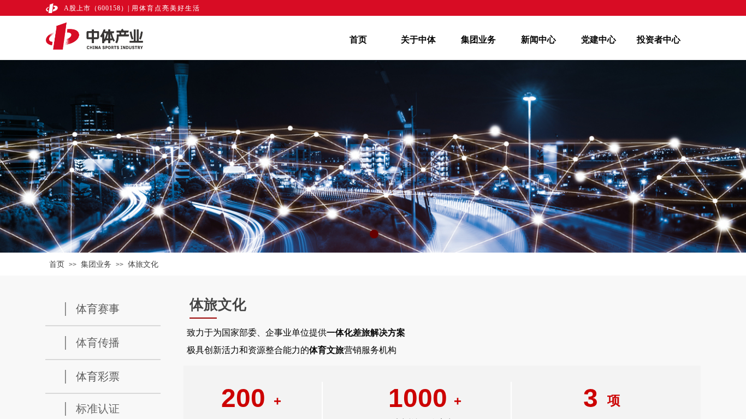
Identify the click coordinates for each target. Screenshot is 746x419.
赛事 (109, 309)
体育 (87, 309)
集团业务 (478, 39)
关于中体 (418, 39)
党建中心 (598, 39)
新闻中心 (538, 39)
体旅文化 (143, 264)
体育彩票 (98, 376)
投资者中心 (658, 39)
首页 (358, 39)
